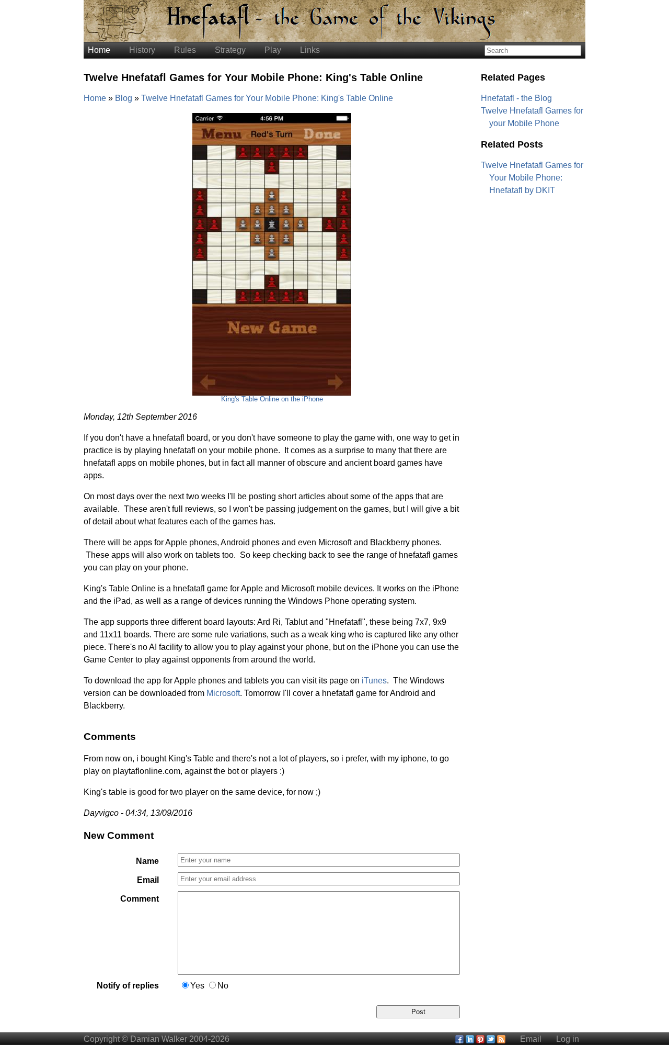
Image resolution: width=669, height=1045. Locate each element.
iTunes (374, 680)
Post (418, 1012)
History (142, 50)
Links (310, 50)
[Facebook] (459, 1039)
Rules (185, 50)
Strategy (230, 50)
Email (148, 879)
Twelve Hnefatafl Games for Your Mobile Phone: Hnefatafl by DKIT (532, 178)
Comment (139, 898)
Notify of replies (128, 985)
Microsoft (223, 693)
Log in (567, 1039)
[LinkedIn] (470, 1039)
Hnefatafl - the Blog (516, 98)
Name (147, 861)
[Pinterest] (480, 1039)
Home (99, 50)
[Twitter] (491, 1039)
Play (272, 50)
